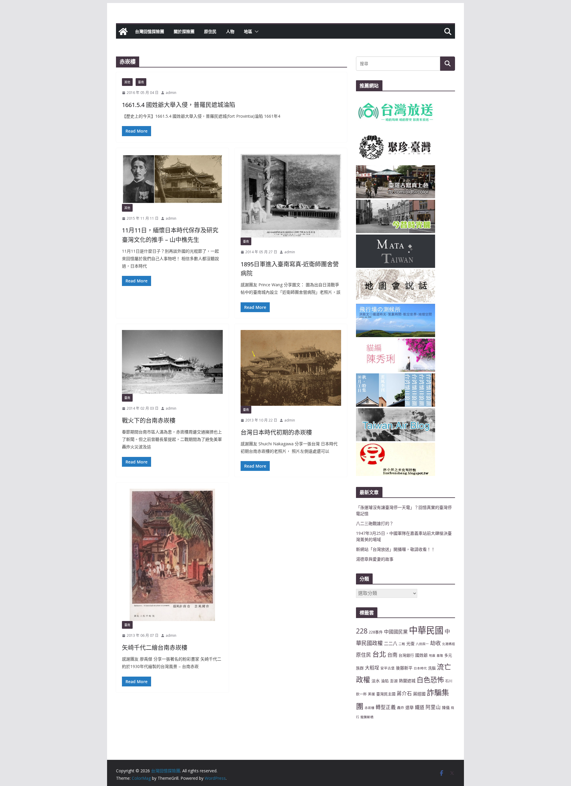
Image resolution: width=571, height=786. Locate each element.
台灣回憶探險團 (149, 31)
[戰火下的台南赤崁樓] (172, 362)
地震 (432, 655)
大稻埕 (372, 667)
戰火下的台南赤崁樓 (148, 420)
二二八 (390, 643)
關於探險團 (184, 31)
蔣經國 (419, 694)
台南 (392, 654)
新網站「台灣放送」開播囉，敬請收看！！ (395, 549)
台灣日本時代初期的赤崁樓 (276, 432)
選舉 (409, 707)
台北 (379, 654)
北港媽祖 (448, 644)
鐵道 (419, 707)
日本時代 (420, 668)
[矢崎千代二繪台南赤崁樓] (172, 555)
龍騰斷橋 (367, 717)
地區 (248, 31)
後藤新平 (404, 668)
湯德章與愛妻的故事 (374, 559)
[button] (255, 31)
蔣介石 (404, 693)
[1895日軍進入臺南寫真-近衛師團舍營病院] (291, 196)
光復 (410, 643)
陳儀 (446, 707)
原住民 (210, 31)
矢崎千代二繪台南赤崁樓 (154, 648)
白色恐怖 (430, 679)
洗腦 (432, 668)
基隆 (440, 655)
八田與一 (422, 644)
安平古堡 (387, 668)
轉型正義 (386, 707)
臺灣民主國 (386, 694)
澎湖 (394, 680)
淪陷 (385, 680)
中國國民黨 (396, 631)
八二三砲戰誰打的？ (374, 523)
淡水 (375, 680)
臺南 (141, 82)
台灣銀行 (406, 655)
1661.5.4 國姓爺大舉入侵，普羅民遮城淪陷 (178, 105)
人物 (230, 31)
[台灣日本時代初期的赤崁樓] (291, 368)
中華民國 (426, 630)
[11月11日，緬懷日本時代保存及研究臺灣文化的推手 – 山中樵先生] (172, 179)
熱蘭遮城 (407, 680)
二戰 (402, 644)
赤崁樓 (369, 708)
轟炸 (400, 707)
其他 (127, 82)
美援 (371, 693)
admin (171, 92)
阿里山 (433, 707)
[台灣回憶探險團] (123, 31)
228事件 (376, 632)
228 (362, 631)
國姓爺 (421, 655)
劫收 (435, 643)
